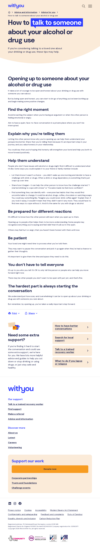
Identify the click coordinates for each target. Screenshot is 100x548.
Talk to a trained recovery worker (25, 404)
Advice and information (25, 12)
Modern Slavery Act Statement (64, 510)
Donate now (50, 469)
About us (13, 432)
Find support (14, 409)
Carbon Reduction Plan (49, 518)
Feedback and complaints (52, 514)
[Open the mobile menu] (90, 6)
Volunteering (15, 447)
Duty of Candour (75, 514)
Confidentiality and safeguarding (22, 514)
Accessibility (40, 510)
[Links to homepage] (9, 12)
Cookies (28, 510)
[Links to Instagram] (15, 503)
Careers (12, 442)
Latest (11, 437)
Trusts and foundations (24, 482)
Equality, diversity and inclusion (22, 518)
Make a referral (16, 414)
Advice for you (48, 12)
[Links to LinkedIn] (9, 503)
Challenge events (21, 487)
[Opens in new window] (18, 538)
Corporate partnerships (24, 478)
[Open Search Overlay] (83, 6)
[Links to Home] (16, 6)
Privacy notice (14, 510)
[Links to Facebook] (20, 503)
